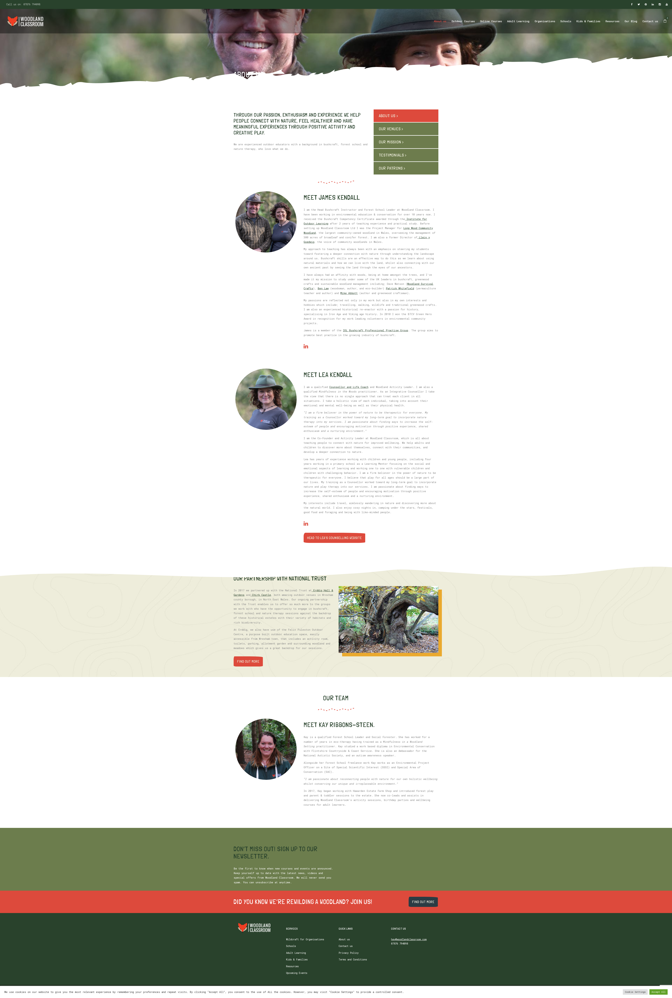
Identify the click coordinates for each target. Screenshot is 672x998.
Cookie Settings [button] (635, 991)
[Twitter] (638, 4)
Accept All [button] (659, 991)
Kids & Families (297, 959)
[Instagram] (659, 4)
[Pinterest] (645, 4)
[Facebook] (631, 4)
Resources (292, 966)
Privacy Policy (349, 952)
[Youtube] (666, 4)
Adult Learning (296, 952)
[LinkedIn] (652, 4)
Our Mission (390, 141)
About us (387, 115)
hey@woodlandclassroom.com (409, 939)
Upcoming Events (296, 973)
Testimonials (391, 155)
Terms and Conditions (353, 959)
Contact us (346, 946)
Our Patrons (391, 168)
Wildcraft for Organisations (305, 939)
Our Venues (390, 128)
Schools (291, 946)
